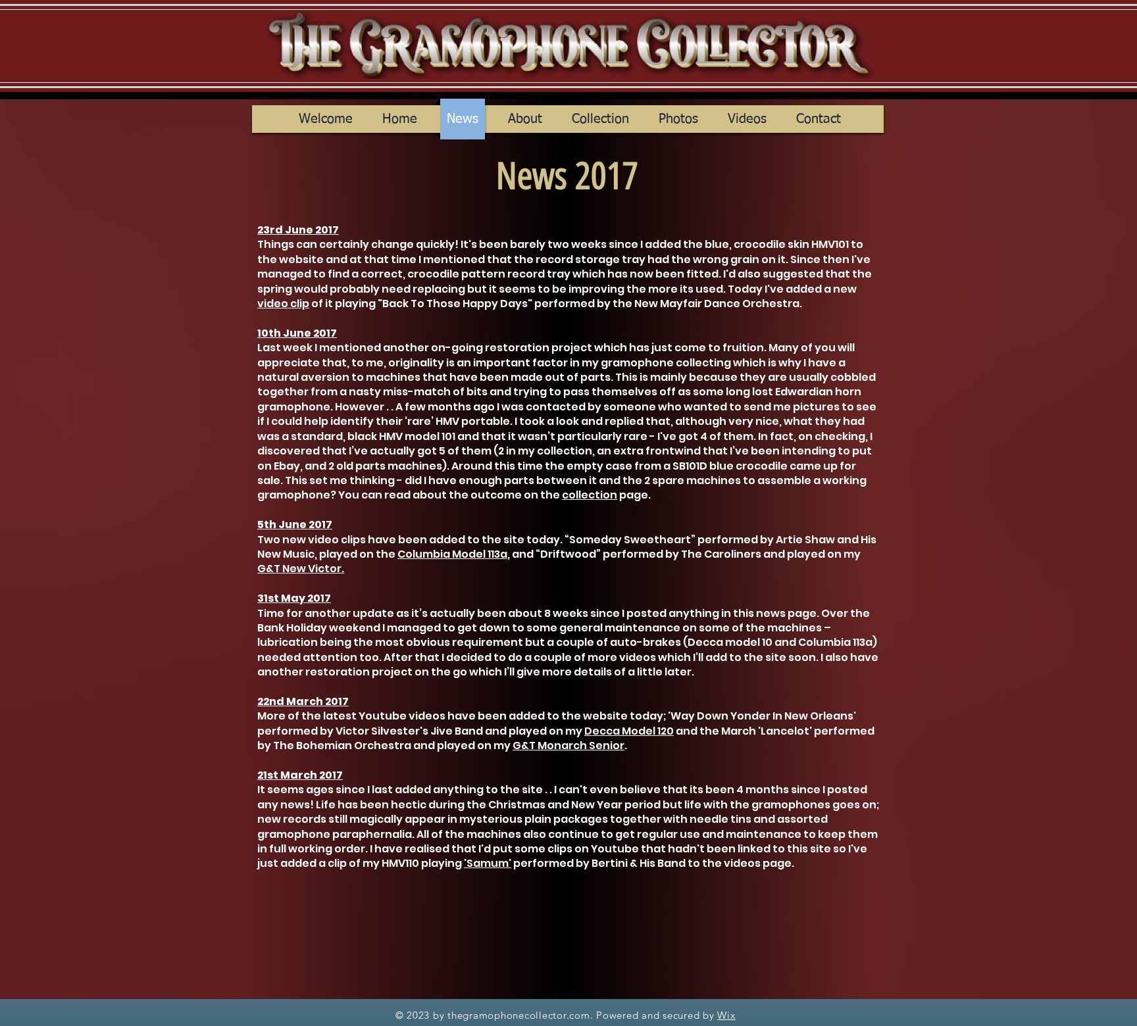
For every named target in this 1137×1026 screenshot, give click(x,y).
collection (589, 494)
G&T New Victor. (300, 568)
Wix (726, 1015)
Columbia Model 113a (452, 554)
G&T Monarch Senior (568, 745)
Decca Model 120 (629, 731)
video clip (283, 303)
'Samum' (487, 863)
